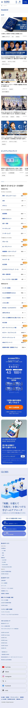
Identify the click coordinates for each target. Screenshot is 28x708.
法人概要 (3, 697)
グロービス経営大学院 (5, 626)
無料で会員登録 (14, 407)
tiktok (7, 672)
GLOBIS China (4, 637)
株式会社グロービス (5, 623)
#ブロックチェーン (6, 64)
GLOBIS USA (3, 648)
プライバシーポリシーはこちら (7, 462)
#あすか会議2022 (5, 91)
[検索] (16, 2)
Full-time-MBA (5, 564)
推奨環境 (22, 697)
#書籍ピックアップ (6, 36)
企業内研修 (3, 580)
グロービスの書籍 (4, 600)
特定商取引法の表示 (11, 699)
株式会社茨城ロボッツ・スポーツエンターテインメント (12, 657)
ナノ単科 (8, 533)
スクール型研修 (4, 583)
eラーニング (3, 585)
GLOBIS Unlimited (4, 573)
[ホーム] (1, 5)
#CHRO (3, 175)
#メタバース (4, 89)
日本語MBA (3, 548)
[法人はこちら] (25, 2)
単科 (10, 528)
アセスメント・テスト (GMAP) (7, 588)
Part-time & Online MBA (7, 567)
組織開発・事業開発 (5, 593)
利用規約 (7, 697)
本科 (11, 522)
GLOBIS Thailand (4, 645)
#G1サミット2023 (11, 61)
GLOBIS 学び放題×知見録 (6, 571)
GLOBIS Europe (4, 640)
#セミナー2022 (5, 116)
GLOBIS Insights (4, 605)
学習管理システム (4, 590)
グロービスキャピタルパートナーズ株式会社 (9, 628)
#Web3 (17, 116)
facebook (8, 686)
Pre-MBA (4, 562)
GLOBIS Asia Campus (5, 635)
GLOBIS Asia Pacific (5, 632)
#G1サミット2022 (13, 141)
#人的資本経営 (11, 173)
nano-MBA (4, 560)
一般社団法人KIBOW (5, 654)
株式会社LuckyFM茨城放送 (6, 659)
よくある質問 (3, 699)
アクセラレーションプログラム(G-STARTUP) (9, 614)
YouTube (8, 667)
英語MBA (3, 557)
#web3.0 (17, 36)
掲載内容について (19, 699)
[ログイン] (19, 2)
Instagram (8, 676)
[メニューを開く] (2, 2)
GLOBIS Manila (4, 642)
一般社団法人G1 (4, 652)
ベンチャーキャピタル (5, 612)
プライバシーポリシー (14, 697)
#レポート (4, 173)
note (6, 690)
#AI (12, 36)
